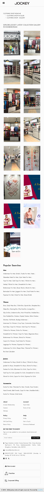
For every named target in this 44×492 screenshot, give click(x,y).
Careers (5, 408)
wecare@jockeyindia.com (12, 450)
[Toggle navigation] (3, 3)
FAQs (24, 418)
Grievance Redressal (29, 424)
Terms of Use (26, 408)
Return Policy (7, 424)
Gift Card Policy (7, 421)
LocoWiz (40, 490)
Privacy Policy (7, 418)
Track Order (26, 405)
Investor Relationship (9, 405)
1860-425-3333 (27, 453)
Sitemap (5, 411)
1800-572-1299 (9, 453)
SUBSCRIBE (35, 438)
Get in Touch (26, 421)
